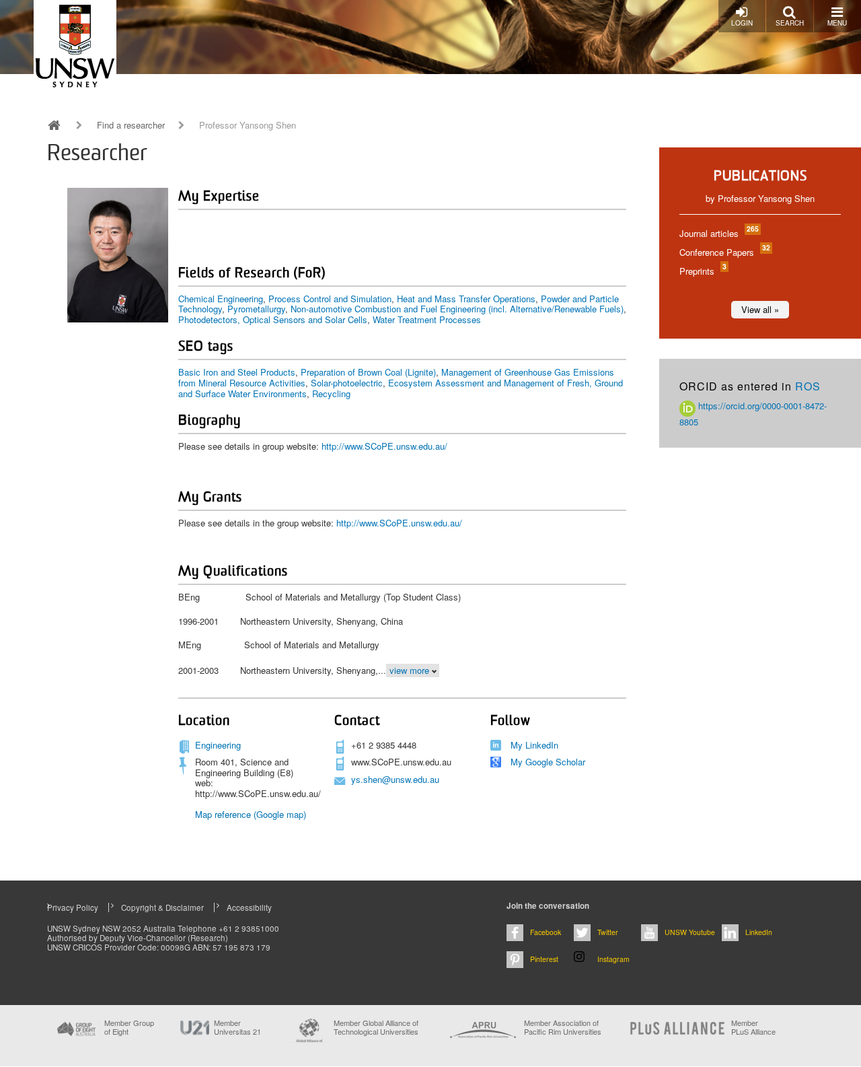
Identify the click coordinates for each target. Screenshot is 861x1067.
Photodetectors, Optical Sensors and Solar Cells (272, 319)
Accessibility (249, 907)
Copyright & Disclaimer (162, 907)
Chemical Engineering (220, 298)
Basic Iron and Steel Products (236, 372)
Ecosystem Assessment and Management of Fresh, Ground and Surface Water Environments (400, 388)
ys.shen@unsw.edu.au (395, 779)
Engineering (218, 744)
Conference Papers (724, 252)
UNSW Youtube (690, 932)
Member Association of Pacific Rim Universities (562, 1028)
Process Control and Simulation (329, 298)
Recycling (331, 393)
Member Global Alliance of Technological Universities (376, 1028)
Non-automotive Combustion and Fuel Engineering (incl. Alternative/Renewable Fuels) (457, 308)
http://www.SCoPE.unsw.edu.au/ (384, 446)
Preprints (702, 271)
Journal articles (718, 233)
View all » (760, 309)
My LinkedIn (534, 744)
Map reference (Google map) (250, 814)
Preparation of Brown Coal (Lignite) (368, 372)
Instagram (613, 959)
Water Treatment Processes (427, 319)
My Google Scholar (548, 761)
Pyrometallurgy (256, 308)
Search (790, 23)
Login (742, 23)
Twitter (607, 932)
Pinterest (544, 959)
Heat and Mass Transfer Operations (466, 298)
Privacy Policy (72, 907)
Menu (837, 23)
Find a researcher (131, 125)
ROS (808, 386)
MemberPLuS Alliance (753, 1027)
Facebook (545, 932)
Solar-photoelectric (347, 382)
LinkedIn (758, 932)
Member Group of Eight (129, 1027)
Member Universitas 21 (237, 1027)
